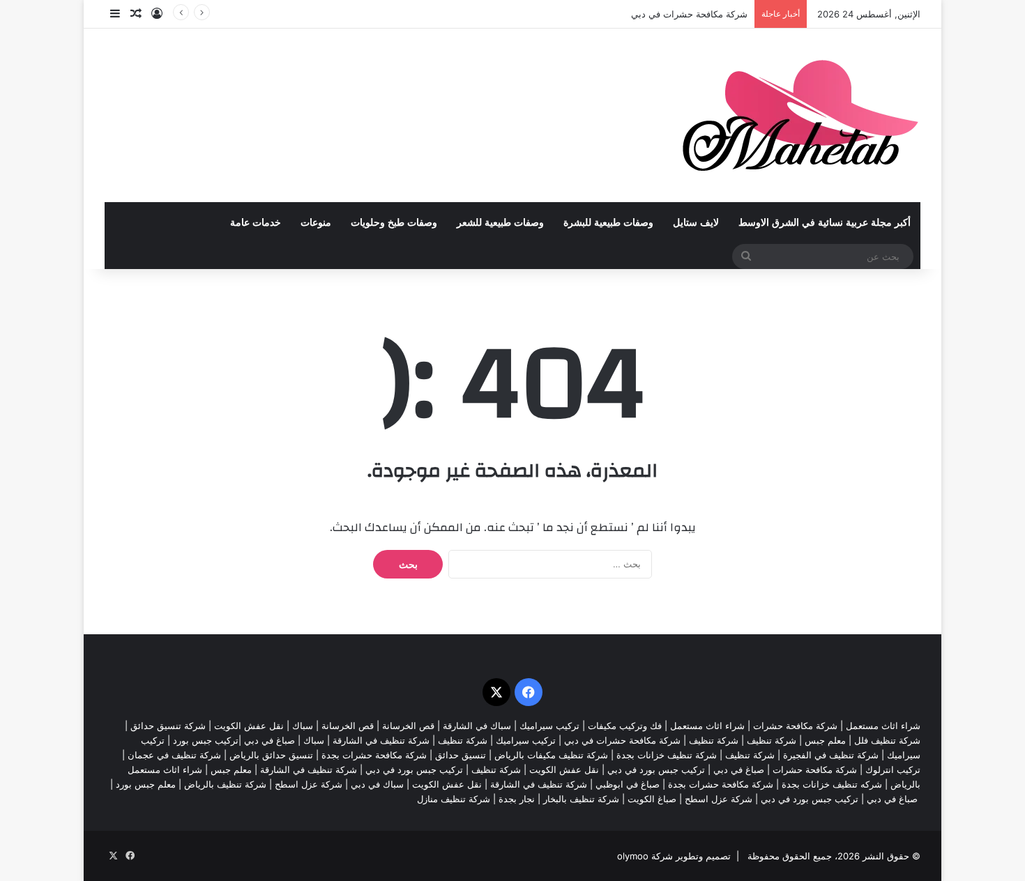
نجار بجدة (517, 798)
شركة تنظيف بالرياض (225, 784)
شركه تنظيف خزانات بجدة (832, 784)
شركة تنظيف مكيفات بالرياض (551, 754)
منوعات (316, 222)
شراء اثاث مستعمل (883, 725)
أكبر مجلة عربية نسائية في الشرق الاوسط (824, 222)
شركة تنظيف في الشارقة (381, 740)
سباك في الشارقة (477, 725)
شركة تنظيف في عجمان (174, 754)
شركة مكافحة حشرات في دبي (689, 14)
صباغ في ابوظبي (627, 784)
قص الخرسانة (408, 725)
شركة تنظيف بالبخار (581, 798)
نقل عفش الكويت (249, 725)
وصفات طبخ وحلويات (394, 222)
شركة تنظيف (771, 740)
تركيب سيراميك (526, 740)
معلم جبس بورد (146, 784)
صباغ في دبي (738, 769)
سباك (302, 725)
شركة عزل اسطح (308, 784)
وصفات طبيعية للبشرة (608, 222)
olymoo (632, 855)
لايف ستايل (696, 222)
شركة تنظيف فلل (887, 740)
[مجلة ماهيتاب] (800, 115)
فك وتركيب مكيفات (625, 725)
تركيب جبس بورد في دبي (656, 769)
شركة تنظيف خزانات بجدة (666, 754)
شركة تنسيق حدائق (168, 725)
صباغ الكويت (652, 798)
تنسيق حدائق (460, 754)
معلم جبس (825, 740)
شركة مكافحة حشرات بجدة (374, 754)
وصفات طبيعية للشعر (500, 222)
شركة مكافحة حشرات (795, 725)
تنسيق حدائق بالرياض (271, 754)
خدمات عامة (255, 222)
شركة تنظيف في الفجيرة (831, 754)
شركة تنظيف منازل (453, 798)
